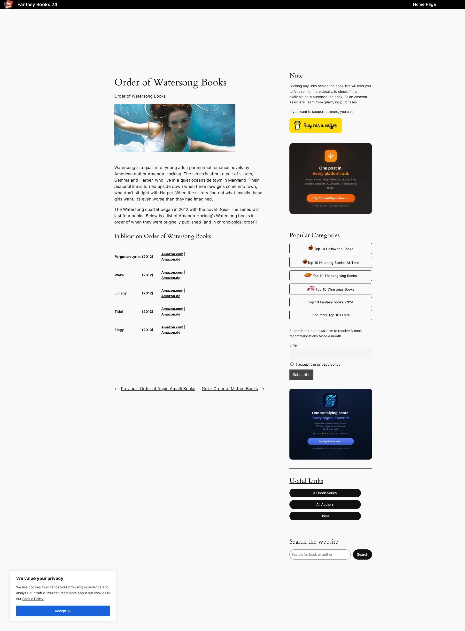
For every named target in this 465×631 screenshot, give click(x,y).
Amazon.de (170, 259)
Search (362, 554)
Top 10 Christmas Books (335, 289)
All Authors (325, 504)
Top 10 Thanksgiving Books (334, 276)
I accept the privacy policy (318, 364)
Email (294, 345)
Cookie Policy (33, 599)
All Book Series (325, 493)
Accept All (63, 611)
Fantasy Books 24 (37, 4)
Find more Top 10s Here (331, 315)
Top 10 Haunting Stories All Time (333, 263)
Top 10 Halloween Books (333, 249)
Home (325, 516)
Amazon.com (172, 254)
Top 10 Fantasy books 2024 (330, 302)
